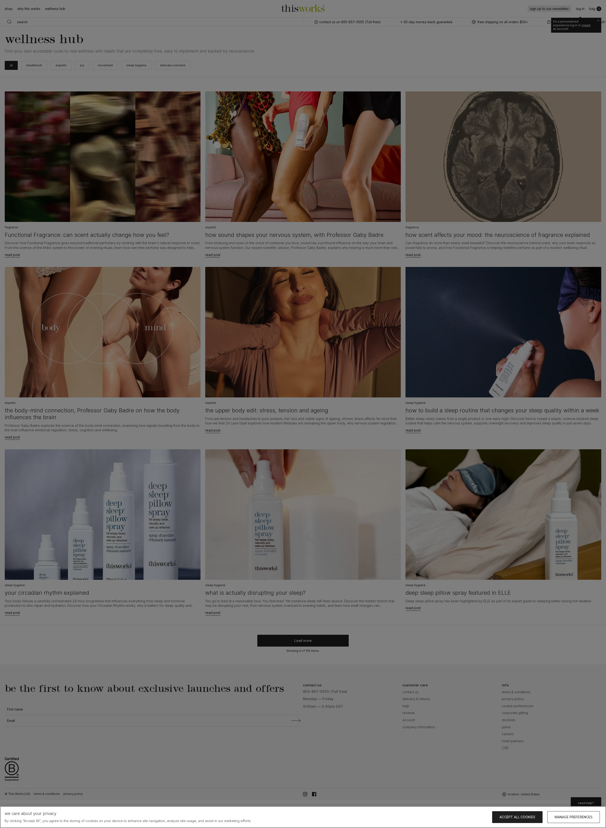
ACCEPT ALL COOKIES (517, 817)
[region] (303, 817)
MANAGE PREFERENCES (574, 817)
